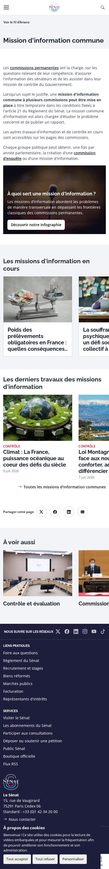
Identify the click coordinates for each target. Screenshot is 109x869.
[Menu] (6, 7)
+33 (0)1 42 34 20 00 (40, 811)
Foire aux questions (20, 652)
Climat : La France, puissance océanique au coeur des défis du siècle (34, 458)
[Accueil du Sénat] (54, 7)
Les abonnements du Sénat (27, 725)
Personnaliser (73, 859)
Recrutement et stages (23, 668)
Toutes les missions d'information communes (65, 486)
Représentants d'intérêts (25, 698)
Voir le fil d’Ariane (16, 22)
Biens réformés (16, 675)
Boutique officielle (19, 756)
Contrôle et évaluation (31, 603)
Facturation (13, 691)
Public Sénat (14, 748)
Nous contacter (22, 819)
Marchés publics (18, 683)
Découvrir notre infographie (36, 224)
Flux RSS (10, 763)
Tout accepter (17, 859)
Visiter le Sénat (16, 717)
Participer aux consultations (28, 733)
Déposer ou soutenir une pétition (32, 740)
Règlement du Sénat (21, 660)
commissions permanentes (34, 67)
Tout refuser (45, 859)
